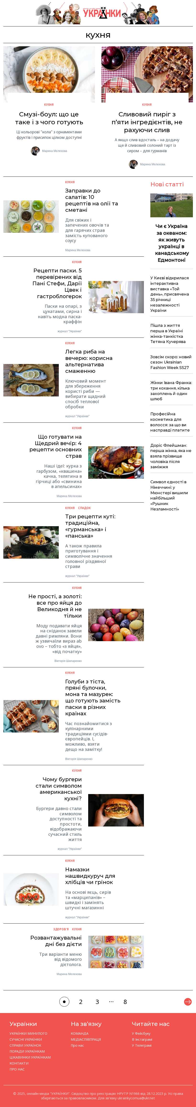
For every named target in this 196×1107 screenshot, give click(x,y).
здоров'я (61, 929)
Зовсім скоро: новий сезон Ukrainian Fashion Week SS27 (171, 362)
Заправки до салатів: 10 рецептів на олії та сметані (91, 200)
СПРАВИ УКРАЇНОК (25, 1045)
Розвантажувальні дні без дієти (56, 940)
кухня (49, 104)
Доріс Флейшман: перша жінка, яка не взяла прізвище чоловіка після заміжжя (170, 456)
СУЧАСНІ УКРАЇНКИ (26, 1039)
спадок (84, 508)
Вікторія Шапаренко (68, 660)
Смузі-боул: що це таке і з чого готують (49, 118)
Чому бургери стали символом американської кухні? (59, 789)
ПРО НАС (17, 1069)
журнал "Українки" (70, 331)
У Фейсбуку (141, 1033)
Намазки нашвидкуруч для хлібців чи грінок (90, 876)
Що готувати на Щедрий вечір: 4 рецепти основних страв (55, 446)
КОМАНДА (79, 1033)
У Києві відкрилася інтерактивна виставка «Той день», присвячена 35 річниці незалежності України (169, 294)
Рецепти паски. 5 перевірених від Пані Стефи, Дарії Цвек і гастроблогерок (57, 283)
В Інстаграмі (142, 1039)
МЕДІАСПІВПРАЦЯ (86, 1039)
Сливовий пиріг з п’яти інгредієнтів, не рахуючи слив (147, 122)
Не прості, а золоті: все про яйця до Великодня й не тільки (55, 606)
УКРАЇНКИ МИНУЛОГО (28, 1033)
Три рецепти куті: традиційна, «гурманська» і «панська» (90, 526)
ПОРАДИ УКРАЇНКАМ (27, 1051)
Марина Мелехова (54, 150)
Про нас (77, 1045)
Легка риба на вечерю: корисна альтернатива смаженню (89, 361)
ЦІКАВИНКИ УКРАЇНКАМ (30, 1057)
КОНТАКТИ (19, 1063)
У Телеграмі (142, 1045)
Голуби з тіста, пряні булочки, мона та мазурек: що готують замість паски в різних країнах (92, 697)
